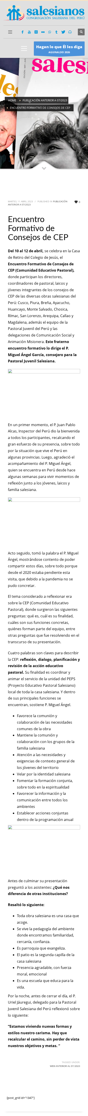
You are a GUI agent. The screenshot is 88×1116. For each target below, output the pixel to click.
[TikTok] (56, 32)
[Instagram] (36, 32)
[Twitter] (63, 32)
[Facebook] (22, 32)
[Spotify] (70, 32)
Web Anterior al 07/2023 (65, 1066)
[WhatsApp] (49, 32)
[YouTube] (29, 32)
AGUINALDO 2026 (59, 49)
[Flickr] (42, 32)
